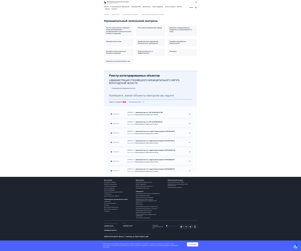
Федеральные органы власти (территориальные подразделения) (146, 200)
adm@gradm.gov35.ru (110, 230)
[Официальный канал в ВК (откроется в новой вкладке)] (190, 227)
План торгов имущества (143, 217)
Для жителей (108, 180)
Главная (106, 6)
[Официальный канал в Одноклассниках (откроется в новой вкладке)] (195, 227)
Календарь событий (110, 182)
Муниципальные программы (144, 186)
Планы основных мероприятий (113, 192)
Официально (140, 191)
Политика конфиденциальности (157, 227)
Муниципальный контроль (143, 212)
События (107, 9)
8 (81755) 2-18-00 (108, 226)
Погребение (107, 194)
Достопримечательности (111, 207)
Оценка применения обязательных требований (146, 215)
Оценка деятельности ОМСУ (176, 182)
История (106, 205)
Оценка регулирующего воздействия (147, 206)
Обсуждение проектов (142, 188)
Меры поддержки (157, 6)
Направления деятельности (144, 182)
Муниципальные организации (144, 197)
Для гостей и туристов (110, 209)
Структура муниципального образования (148, 193)
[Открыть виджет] (296, 246)
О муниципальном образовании (119, 6)
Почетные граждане (110, 203)
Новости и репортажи (110, 184)
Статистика (139, 204)
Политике (106, 247)
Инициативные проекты (175, 187)
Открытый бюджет (109, 190)
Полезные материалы (110, 186)
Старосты (107, 211)
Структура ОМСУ (136, 6)
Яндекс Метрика (135, 243)
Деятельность (147, 6)
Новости (179, 6)
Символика (107, 201)
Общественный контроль (175, 180)
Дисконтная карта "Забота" (111, 196)
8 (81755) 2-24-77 (128, 226)
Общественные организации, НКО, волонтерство (178, 184)
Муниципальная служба (143, 195)
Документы (139, 202)
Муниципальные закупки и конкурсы (146, 208)
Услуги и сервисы (170, 6)
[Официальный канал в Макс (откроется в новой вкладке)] (181, 227)
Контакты (114, 9)
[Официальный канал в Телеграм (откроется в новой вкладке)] (186, 227)
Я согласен (192, 244)
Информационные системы (144, 210)
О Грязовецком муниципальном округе (116, 199)
